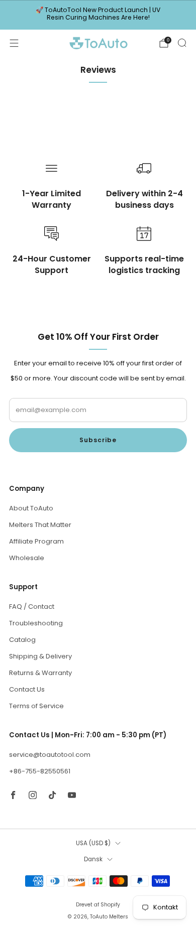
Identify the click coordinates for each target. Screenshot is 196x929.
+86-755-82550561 (39, 771)
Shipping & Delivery (40, 656)
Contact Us (27, 689)
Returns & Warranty (40, 673)
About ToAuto (31, 508)
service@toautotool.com (49, 754)
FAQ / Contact (31, 606)
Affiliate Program (36, 541)
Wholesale (26, 558)
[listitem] (98, 15)
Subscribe (98, 440)
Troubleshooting (36, 623)
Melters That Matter (40, 524)
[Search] (182, 43)
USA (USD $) (93, 843)
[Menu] (14, 43)
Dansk (93, 859)
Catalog (22, 639)
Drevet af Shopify (98, 904)
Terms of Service (36, 706)
